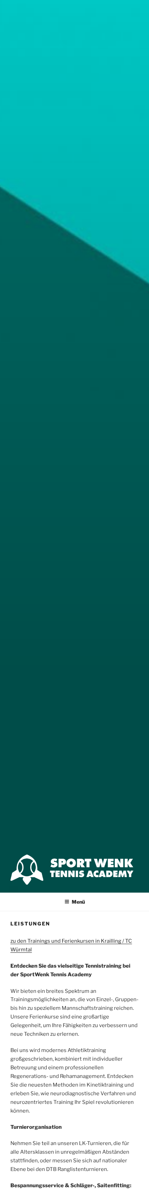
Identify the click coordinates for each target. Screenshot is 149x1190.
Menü (78, 902)
